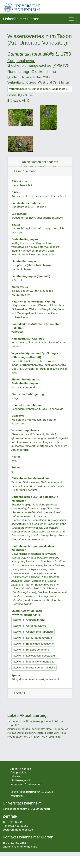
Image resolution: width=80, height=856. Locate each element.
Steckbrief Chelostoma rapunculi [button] (33, 631)
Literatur (19, 693)
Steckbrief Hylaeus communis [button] (31, 649)
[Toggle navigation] (71, 19)
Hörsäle (15, 776)
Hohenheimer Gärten (21, 19)
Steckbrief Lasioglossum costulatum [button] (35, 655)
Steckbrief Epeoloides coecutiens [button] (33, 643)
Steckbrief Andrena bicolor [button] (29, 619)
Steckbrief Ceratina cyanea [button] (29, 625)
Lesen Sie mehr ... (26, 171)
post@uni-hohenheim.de (18, 829)
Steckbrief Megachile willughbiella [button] (33, 661)
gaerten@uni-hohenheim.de (20, 846)
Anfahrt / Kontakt (20, 768)
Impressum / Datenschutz (26, 784)
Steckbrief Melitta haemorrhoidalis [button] (34, 667)
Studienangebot (20, 780)
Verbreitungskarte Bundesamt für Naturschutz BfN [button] (39, 88)
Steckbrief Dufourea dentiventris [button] (32, 637)
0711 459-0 (15, 821)
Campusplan (18, 772)
